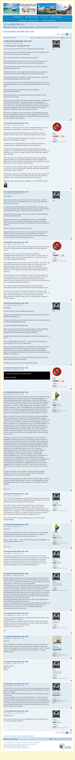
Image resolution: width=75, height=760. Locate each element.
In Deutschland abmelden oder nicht (18, 31)
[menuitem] (18, 17)
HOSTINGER (37, 742)
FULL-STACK (34, 744)
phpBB (10, 742)
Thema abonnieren (10, 37)
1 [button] (64, 34)
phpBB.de (19, 744)
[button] (63, 34)
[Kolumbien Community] (37, 9)
